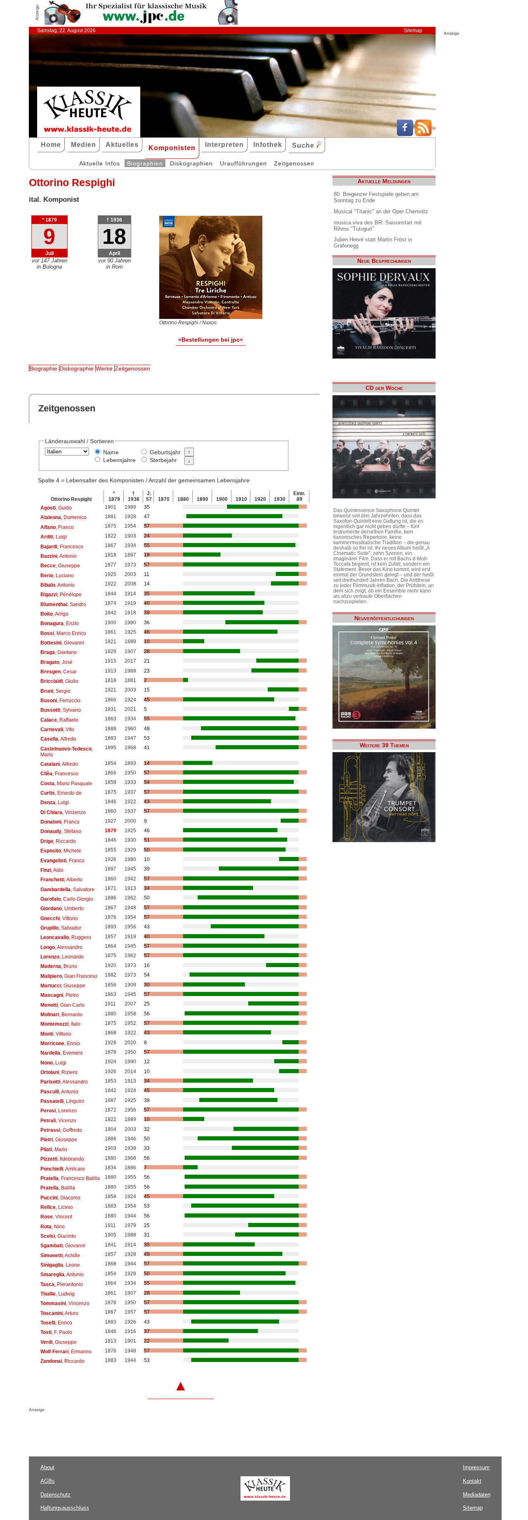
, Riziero (59, 1072)
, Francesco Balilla (70, 1178)
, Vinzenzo (63, 812)
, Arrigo (54, 614)
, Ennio (60, 1043)
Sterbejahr (163, 460)
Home (51, 144)
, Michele (60, 851)
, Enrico (56, 1323)
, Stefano (60, 831)
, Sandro (63, 604)
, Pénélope (61, 594)
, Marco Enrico (63, 633)
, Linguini (62, 1101)
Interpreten (224, 144)
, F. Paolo (56, 1332)
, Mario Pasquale (66, 783)
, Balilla (57, 1188)
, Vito (57, 729)
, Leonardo (62, 957)
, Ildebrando (62, 1159)
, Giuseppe (60, 566)
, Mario (66, 752)
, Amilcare (62, 1169)
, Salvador (60, 928)
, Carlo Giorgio (66, 899)
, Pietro (59, 995)
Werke (104, 368)
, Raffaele (59, 720)
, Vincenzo (65, 1303)
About (47, 1467)
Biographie (43, 368)
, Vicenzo (58, 1120)
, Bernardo (61, 1014)
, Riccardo (58, 841)
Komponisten (172, 147)
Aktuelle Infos (99, 163)
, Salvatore (67, 889)
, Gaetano (58, 652)
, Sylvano (60, 710)
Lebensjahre (119, 460)
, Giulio (59, 681)
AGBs (47, 1481)
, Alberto (61, 880)
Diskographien (191, 163)
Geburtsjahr (165, 452)
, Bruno (58, 966)
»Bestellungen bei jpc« (210, 339)
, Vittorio (59, 918)
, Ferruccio (60, 700)
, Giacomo (60, 1198)
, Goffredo (61, 1130)
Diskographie (76, 368)
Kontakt (472, 1481)
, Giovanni (62, 643)
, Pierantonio (61, 1284)
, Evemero (61, 1053)
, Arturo (59, 1313)
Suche (304, 145)
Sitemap (413, 30)
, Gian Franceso (68, 976)
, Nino (52, 1227)
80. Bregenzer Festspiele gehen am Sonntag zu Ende (376, 197)
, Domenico (63, 517)
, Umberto (62, 908)
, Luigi (53, 537)
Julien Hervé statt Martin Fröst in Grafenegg (373, 242)
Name (111, 452)
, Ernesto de (61, 793)
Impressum (476, 1467)
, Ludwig (57, 1294)
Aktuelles (122, 144)
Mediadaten (476, 1495)
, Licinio (56, 1207)
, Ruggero (65, 937)
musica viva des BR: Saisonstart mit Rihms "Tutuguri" (378, 226)
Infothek (267, 144)
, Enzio (59, 623)
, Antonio (58, 556)
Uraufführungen (243, 163)
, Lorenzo (58, 1111)
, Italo (60, 1024)
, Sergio (55, 691)
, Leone (60, 1265)
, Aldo (52, 870)
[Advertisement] (125, 1428)
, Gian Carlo (62, 1005)
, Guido (56, 508)
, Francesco (61, 547)
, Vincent (56, 1217)
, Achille (60, 1255)
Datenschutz (55, 1495)
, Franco (57, 527)
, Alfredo (58, 739)
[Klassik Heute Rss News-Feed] (423, 134)
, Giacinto (58, 1236)
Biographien (145, 163)
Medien (83, 144)
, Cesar (58, 672)
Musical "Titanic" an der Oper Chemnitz (381, 211)
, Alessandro (61, 947)
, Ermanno (66, 1352)
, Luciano (57, 575)
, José (56, 662)
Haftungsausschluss (64, 1508)
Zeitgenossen (294, 163)
